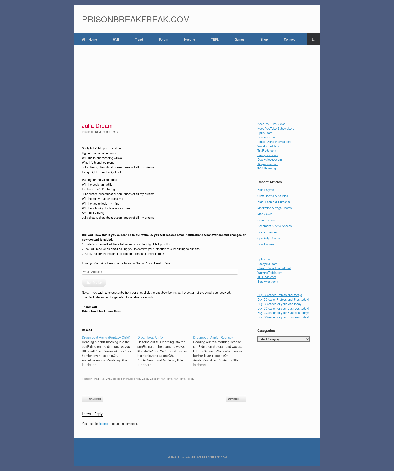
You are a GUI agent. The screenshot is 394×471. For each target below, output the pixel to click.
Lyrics (145, 378)
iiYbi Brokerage (267, 168)
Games (239, 39)
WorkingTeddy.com (270, 146)
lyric (138, 378)
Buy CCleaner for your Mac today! (279, 304)
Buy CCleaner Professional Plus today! (283, 299)
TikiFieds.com (266, 150)
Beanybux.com (267, 137)
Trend (139, 39)
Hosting (189, 39)
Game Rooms (266, 220)
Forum (163, 39)
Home (93, 39)
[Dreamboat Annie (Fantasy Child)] (109, 351)
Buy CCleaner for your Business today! (283, 308)
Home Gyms (265, 189)
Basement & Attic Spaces (274, 226)
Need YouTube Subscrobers (275, 128)
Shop (264, 39)
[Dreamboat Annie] (165, 351)
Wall (116, 39)
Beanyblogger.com (269, 159)
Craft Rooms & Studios (272, 196)
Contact (289, 39)
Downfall (236, 398)
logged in (105, 423)
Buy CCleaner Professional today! (279, 295)
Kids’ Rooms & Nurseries (274, 202)
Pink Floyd (98, 378)
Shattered (92, 398)
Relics (189, 378)
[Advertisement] (197, 79)
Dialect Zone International (274, 141)
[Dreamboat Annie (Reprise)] (221, 351)
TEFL (215, 39)
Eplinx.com (264, 133)
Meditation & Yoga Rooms (274, 208)
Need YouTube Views (271, 124)
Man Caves (264, 214)
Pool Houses (265, 244)
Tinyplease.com (267, 164)
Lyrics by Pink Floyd (161, 378)
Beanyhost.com (267, 155)
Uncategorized (114, 378)
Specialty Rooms (268, 238)
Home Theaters (267, 232)
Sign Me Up (94, 282)
